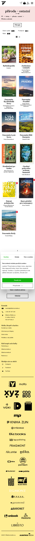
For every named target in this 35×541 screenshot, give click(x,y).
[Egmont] (17, 491)
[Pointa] (24, 471)
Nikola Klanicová (25, 72)
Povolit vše (17, 280)
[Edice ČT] (11, 461)
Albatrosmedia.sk (6, 352)
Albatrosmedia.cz (6, 349)
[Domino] (17, 406)
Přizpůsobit (16, 285)
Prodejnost (21, 30)
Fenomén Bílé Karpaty (26, 136)
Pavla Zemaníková (9, 139)
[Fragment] (17, 446)
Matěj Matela (25, 104)
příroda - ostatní (17, 16)
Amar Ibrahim (26, 205)
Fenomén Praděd (26, 101)
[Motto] (23, 384)
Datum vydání (6, 30)
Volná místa (4, 334)
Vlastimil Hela (26, 139)
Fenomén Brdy (9, 233)
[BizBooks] (17, 434)
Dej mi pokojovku (9, 202)
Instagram (8, 364)
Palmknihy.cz (4, 346)
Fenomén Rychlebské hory (9, 101)
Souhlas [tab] (6, 257)
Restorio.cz (4, 355)
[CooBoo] (26, 394)
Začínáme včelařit (26, 67)
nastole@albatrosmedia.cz (12, 308)
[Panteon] (23, 461)
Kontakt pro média (6, 328)
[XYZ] (12, 394)
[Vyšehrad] (17, 428)
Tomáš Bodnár (9, 206)
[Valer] (11, 481)
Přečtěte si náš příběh (7, 337)
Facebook (8, 367)
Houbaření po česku (9, 167)
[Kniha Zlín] (17, 422)
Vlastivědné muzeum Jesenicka (8, 106)
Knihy (7, 16)
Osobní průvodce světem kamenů (26, 169)
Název (4, 33)
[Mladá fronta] (22, 481)
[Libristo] (17, 524)
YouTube (7, 371)
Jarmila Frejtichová (9, 172)
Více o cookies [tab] (28, 257)
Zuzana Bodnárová (8, 205)
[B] (8, 188)
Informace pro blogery (7, 331)
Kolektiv (9, 68)
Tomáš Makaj (8, 236)
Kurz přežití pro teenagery (26, 202)
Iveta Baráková (26, 174)
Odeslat (17, 296)
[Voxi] (6, 406)
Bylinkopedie (9, 66)
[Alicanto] (11, 452)
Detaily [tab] (17, 257)
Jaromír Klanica (26, 70)
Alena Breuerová (8, 170)
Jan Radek (26, 71)
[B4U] (17, 440)
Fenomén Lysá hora (8, 136)
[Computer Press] (28, 406)
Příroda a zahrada (6, 19)
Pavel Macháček (8, 108)
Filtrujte (17, 25)
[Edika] (24, 452)
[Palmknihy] (10, 471)
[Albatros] (12, 384)
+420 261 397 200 (10, 311)
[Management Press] (17, 415)
